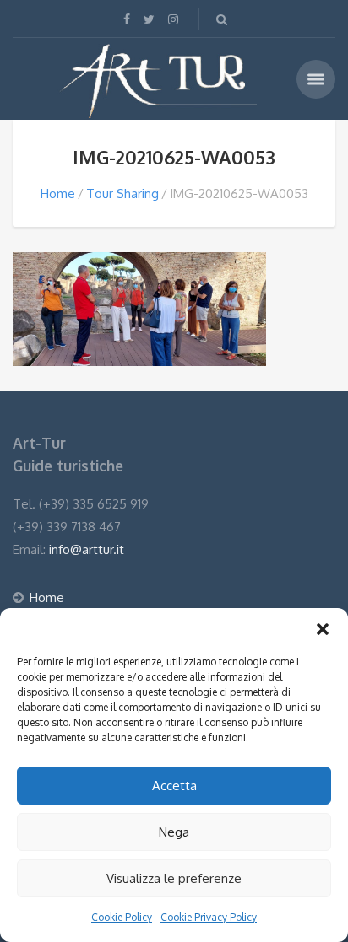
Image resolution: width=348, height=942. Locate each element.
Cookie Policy (121, 917)
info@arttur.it (86, 549)
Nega (174, 832)
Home (58, 194)
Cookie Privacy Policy (208, 917)
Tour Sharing (122, 194)
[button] (322, 629)
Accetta (174, 786)
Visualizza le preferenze (174, 878)
